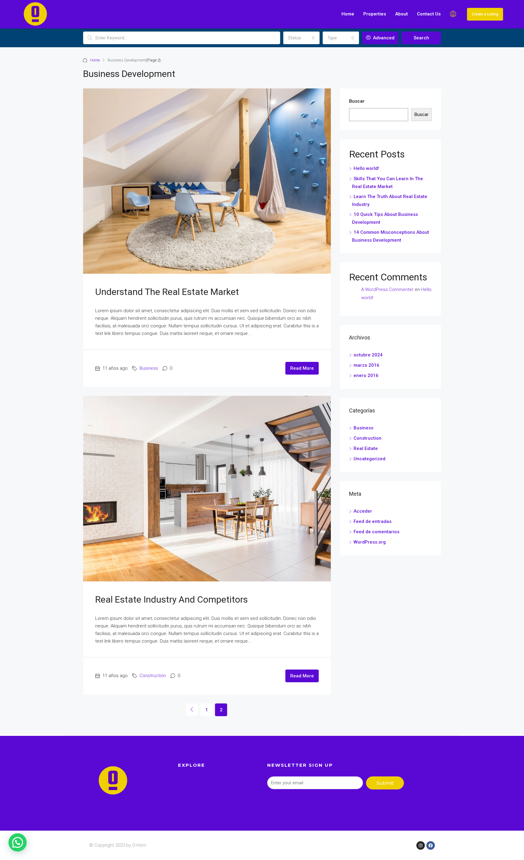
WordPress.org (370, 542)
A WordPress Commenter (387, 289)
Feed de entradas (372, 521)
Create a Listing (485, 14)
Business (148, 368)
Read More (302, 368)
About (401, 14)
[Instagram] (420, 845)
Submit (385, 783)
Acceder (363, 511)
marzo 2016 (366, 365)
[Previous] (192, 709)
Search (421, 38)
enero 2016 (366, 375)
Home (347, 14)
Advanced (383, 38)
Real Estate (366, 448)
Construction (152, 675)
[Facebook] (430, 845)
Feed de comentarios (376, 531)
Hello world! (366, 168)
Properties (374, 14)
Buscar (356, 101)
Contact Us (429, 14)
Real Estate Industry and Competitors (171, 599)
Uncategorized (369, 458)
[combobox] (301, 37)
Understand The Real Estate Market (167, 291)
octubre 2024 (368, 355)
